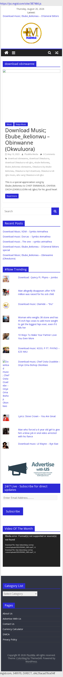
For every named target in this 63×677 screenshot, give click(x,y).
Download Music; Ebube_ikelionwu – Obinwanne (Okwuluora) (27, 139)
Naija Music (21, 124)
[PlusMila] (6, 52)
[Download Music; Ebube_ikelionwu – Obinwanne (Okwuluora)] (31, 71)
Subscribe (13, 511)
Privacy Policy (10, 639)
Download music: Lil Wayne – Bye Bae (38, 443)
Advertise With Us (12, 618)
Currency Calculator (13, 629)
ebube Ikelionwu (41, 162)
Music (9, 124)
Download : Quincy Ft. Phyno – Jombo (38, 277)
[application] (31, 550)
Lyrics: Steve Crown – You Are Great (37, 416)
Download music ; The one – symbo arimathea (27, 241)
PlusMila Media (32, 154)
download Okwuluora (39, 158)
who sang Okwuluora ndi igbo (30, 175)
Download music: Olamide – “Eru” (35, 304)
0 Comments (49, 154)
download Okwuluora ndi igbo (19, 162)
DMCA (6, 634)
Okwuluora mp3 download (27, 171)
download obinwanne (18, 158)
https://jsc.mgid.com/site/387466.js (20, 3)
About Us (7, 613)
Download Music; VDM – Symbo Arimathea (25, 231)
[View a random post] (56, 52)
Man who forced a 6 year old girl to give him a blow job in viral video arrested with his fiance (39, 433)
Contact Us (8, 623)
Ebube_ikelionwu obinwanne (18, 166)
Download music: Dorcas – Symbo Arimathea (26, 236)
